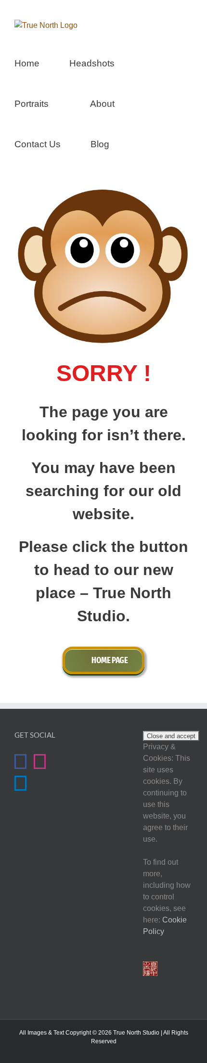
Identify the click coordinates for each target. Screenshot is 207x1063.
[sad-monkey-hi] (103, 193)
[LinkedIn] (20, 783)
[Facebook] (20, 761)
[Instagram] (40, 761)
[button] (142, 143)
